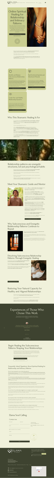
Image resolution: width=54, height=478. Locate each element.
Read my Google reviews (26, 338)
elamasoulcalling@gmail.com (35, 423)
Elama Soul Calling (18, 415)
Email (10, 425)
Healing (9, 461)
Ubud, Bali (34, 425)
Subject (10, 431)
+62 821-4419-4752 (33, 422)
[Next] (49, 328)
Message (10, 435)
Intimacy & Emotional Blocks (14, 461)
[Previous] (4, 328)
